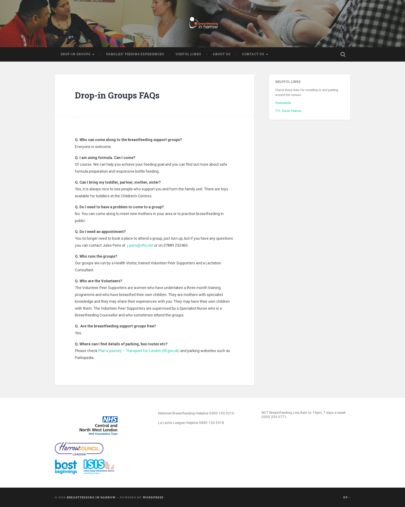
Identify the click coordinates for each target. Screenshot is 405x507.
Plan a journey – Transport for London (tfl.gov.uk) (139, 350)
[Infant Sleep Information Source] (99, 473)
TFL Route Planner (288, 111)
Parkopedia (283, 103)
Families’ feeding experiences (135, 54)
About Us (222, 54)
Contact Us (253, 54)
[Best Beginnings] (68, 473)
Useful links (188, 54)
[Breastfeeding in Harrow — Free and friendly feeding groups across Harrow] (202, 23)
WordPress (153, 497)
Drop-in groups (75, 54)
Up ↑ (346, 497)
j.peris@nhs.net (140, 245)
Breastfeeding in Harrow (91, 497)
